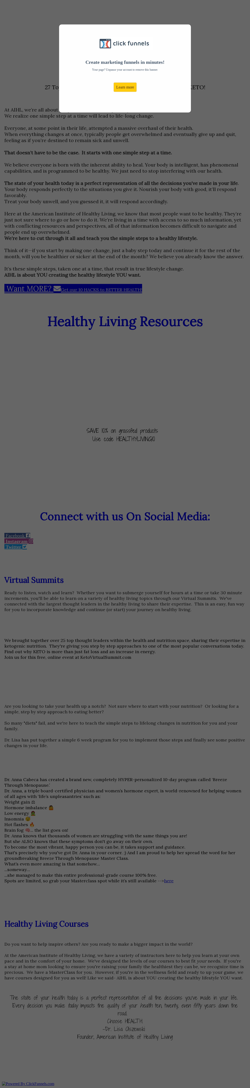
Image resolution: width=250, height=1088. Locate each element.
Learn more (125, 87)
